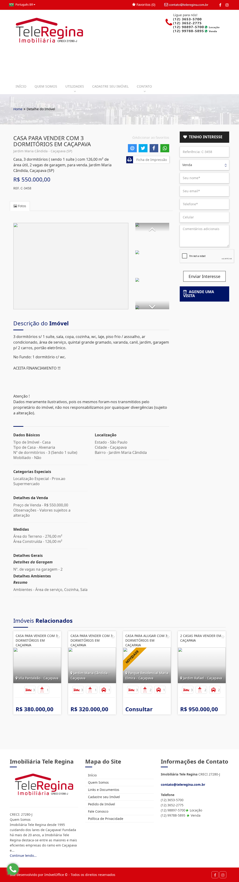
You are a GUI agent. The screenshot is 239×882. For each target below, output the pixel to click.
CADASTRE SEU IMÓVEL (110, 86)
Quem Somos (98, 782)
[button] (152, 227)
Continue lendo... (23, 855)
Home (17, 109)
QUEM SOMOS (46, 86)
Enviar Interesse (204, 276)
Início (92, 775)
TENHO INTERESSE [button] (204, 136)
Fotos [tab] (21, 206)
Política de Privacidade (105, 818)
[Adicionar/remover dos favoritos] (58, 636)
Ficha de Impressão (150, 159)
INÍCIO (21, 86)
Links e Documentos (103, 789)
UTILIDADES (74, 86)
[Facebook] (220, 4)
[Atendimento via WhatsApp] (13, 869)
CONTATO (144, 86)
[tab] (204, 137)
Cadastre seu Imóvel (103, 797)
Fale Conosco (97, 811)
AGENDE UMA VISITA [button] (198, 294)
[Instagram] (227, 4)
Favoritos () (145, 4)
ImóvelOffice (54, 874)
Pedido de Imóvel (101, 804)
